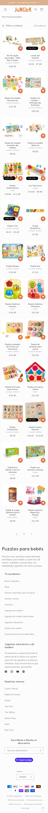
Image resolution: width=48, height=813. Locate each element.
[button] (5, 10)
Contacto (9, 604)
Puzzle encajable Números (35, 144)
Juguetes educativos (14, 622)
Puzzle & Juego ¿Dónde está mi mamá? (13, 512)
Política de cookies (13, 628)
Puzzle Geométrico (35, 227)
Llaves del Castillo (35, 56)
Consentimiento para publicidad (19, 634)
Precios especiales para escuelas (20, 593)
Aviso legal (25, 808)
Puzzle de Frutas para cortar (12, 388)
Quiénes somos (12, 598)
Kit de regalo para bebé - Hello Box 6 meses (12, 57)
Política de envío (15, 804)
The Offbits (10, 712)
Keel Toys (9, 730)
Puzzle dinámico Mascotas (35, 305)
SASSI (7, 700)
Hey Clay (9, 706)
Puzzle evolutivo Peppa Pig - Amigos (35, 512)
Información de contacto (33, 804)
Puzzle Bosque (12, 266)
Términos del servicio (35, 800)
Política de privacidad (16, 800)
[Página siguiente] (31, 534)
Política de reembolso (33, 796)
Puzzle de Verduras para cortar (35, 346)
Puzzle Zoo (35, 266)
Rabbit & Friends (12, 694)
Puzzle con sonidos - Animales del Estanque (35, 101)
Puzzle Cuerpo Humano (35, 428)
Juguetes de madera (14, 610)
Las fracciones (35, 185)
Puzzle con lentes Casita (35, 388)
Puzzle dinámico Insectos (12, 305)
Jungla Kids (18, 796)
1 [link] (16, 534)
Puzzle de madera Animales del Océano (13, 145)
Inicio (4, 17)
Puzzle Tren (12, 226)
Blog (7, 587)
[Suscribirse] (40, 750)
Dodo (7, 724)
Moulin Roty (10, 718)
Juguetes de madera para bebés (19, 616)
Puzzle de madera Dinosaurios (13, 99)
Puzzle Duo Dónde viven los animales (12, 469)
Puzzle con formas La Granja (35, 468)
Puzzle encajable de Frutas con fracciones (12, 346)
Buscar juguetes (12, 581)
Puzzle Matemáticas (13, 186)
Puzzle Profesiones (12, 428)
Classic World (11, 688)
